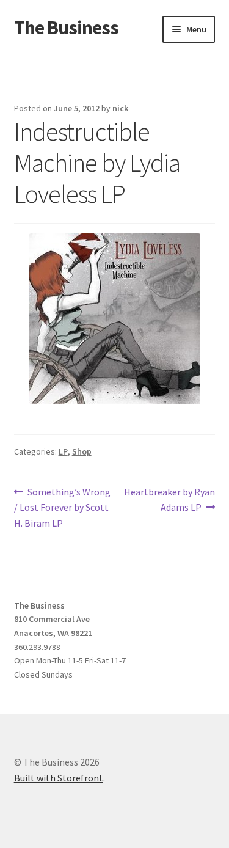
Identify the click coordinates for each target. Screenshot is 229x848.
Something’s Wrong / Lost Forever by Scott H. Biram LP (62, 507)
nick (120, 108)
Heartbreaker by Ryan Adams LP (169, 499)
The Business (66, 27)
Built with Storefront (58, 778)
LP (63, 451)
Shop (82, 451)
